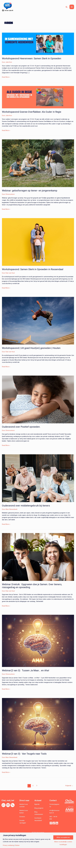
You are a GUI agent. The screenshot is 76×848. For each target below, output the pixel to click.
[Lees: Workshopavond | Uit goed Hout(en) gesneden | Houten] (38, 321)
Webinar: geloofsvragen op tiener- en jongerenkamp (29, 190)
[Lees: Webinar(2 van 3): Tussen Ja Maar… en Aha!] (38, 641)
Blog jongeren (38, 808)
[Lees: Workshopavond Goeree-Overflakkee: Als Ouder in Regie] (38, 97)
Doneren (22, 817)
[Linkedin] (56, 823)
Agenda (36, 804)
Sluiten (17, 845)
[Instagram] (50, 823)
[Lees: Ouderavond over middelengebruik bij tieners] (38, 478)
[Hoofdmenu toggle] (71, 7)
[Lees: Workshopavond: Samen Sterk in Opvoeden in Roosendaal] (38, 242)
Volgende (69, 785)
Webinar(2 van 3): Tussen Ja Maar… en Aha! (26, 670)
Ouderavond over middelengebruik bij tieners (26, 505)
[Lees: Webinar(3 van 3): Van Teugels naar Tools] (38, 724)
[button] (66, 7)
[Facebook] (53, 823)
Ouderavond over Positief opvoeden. (21, 426)
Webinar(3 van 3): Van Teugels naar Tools (24, 753)
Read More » (6, 77)
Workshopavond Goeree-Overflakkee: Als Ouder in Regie (31, 111)
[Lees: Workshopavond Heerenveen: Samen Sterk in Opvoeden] (38, 44)
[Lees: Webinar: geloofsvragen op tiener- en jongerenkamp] (38, 163)
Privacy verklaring (8, 845)
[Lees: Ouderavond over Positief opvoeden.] (38, 399)
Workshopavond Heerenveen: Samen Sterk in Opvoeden (31, 58)
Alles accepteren (63, 837)
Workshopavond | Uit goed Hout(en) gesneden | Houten (31, 348)
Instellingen (63, 844)
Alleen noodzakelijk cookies (63, 841)
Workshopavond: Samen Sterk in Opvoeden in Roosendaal (32, 269)
